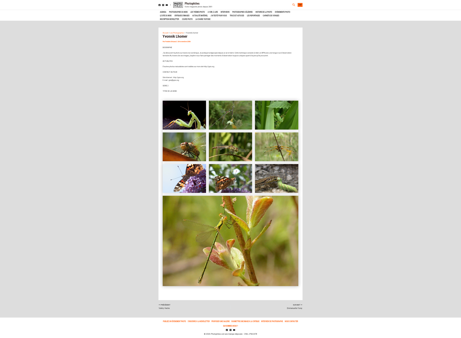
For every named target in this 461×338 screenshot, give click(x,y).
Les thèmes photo (197, 11)
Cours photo (187, 18)
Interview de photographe (272, 321)
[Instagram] (163, 5)
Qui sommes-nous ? (230, 325)
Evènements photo (282, 11)
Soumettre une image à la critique (245, 321)
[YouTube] (167, 5)
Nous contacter (291, 321)
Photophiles (192, 3)
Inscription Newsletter (169, 18)
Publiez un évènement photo (174, 321)
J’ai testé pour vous (219, 15)
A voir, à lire (213, 11)
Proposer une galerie (220, 321)
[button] (293, 5)
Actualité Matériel (200, 15)
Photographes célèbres (242, 11)
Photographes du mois (178, 11)
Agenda (163, 11)
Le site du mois (166, 15)
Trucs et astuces (237, 15)
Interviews (225, 11)
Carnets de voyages (271, 15)
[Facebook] (159, 5)
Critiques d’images (181, 15)
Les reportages (253, 15)
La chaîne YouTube (202, 18)
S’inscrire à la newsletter (199, 321)
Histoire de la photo (263, 11)
